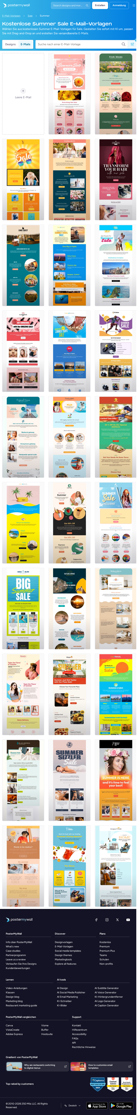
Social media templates (68, 950)
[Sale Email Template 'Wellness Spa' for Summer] (69, 780)
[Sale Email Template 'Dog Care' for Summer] (69, 437)
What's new (12, 946)
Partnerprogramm (16, 955)
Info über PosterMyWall (19, 942)
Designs (10, 44)
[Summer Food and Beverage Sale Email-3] (69, 523)
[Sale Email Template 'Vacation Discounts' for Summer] (23, 523)
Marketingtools (63, 959)
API (74, 1042)
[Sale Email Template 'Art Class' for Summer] (23, 866)
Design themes (63, 955)
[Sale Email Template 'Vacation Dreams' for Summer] (23, 437)
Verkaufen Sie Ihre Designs (21, 963)
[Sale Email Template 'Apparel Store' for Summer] (23, 179)
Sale (30, 15)
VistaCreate (12, 1029)
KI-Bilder (62, 1005)
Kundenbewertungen (18, 968)
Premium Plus (107, 950)
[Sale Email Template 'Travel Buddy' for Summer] (116, 265)
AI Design (62, 988)
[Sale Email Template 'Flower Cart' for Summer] (69, 93)
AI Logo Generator (105, 1001)
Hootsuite (47, 1034)
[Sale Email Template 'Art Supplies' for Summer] (116, 523)
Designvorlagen (64, 942)
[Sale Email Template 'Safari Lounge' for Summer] (69, 608)
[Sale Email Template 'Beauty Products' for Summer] (23, 351)
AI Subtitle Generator (107, 988)
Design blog (12, 996)
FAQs (75, 1038)
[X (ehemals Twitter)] (117, 919)
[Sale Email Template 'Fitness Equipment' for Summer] (116, 351)
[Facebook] (96, 919)
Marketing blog (14, 1001)
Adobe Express (14, 1034)
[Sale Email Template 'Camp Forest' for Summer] (23, 265)
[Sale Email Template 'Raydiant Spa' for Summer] (116, 780)
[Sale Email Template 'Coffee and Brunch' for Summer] (23, 694)
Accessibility (79, 1034)
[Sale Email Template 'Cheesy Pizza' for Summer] (69, 694)
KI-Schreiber (64, 1001)
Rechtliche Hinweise (84, 1047)
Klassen (10, 992)
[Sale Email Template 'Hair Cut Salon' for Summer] (116, 179)
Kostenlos (105, 942)
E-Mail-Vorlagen (11, 15)
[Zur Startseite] (15, 5)
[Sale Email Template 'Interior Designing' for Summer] (116, 608)
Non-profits (106, 963)
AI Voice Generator (105, 992)
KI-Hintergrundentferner (109, 996)
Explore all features (65, 963)
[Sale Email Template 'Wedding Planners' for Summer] (69, 179)
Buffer (45, 1029)
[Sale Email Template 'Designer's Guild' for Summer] (116, 866)
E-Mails (25, 44)
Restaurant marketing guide (21, 1005)
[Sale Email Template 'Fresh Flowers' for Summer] (116, 93)
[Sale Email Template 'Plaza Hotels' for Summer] (23, 780)
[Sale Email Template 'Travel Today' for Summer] (69, 351)
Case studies (13, 950)
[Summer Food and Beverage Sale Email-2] (69, 866)
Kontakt (76, 1025)
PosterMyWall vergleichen (21, 1017)
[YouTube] (128, 919)
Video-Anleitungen (16, 988)
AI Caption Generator (107, 1005)
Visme (45, 1025)
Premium (105, 946)
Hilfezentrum (79, 1029)
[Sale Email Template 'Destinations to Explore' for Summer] (116, 694)
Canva (9, 1025)
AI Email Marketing (67, 996)
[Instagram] (107, 919)
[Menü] (134, 5)
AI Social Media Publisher (71, 992)
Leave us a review (16, 959)
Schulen (104, 959)
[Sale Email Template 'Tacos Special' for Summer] (116, 437)
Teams (103, 955)
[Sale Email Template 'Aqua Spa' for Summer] (23, 608)
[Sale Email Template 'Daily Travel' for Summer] (69, 265)
